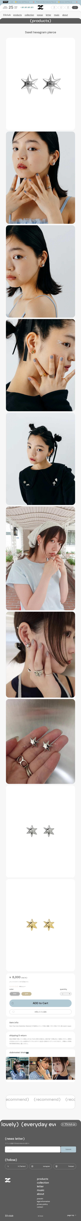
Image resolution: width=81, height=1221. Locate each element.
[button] (17, 1068)
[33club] (40, 7)
